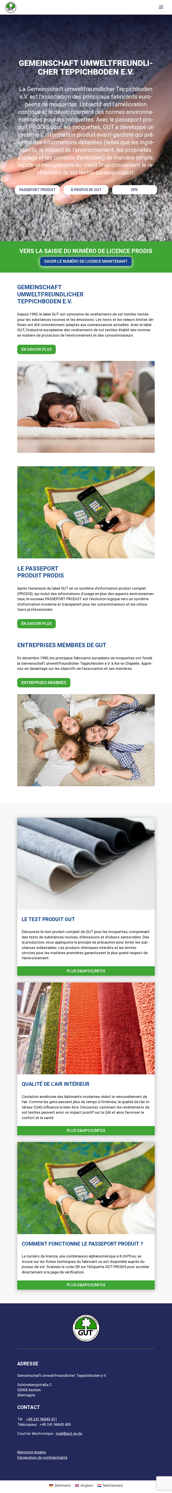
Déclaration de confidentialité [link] (42, 1457)
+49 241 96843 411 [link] (41, 1419)
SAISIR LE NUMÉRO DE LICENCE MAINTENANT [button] (86, 261)
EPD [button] (134, 190)
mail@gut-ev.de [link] (69, 1433)
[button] (161, 7)
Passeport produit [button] (37, 190)
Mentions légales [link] (31, 1452)
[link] (10, 7)
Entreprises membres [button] (43, 682)
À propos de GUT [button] (86, 190)
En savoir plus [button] (36, 349)
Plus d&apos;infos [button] (86, 971)
